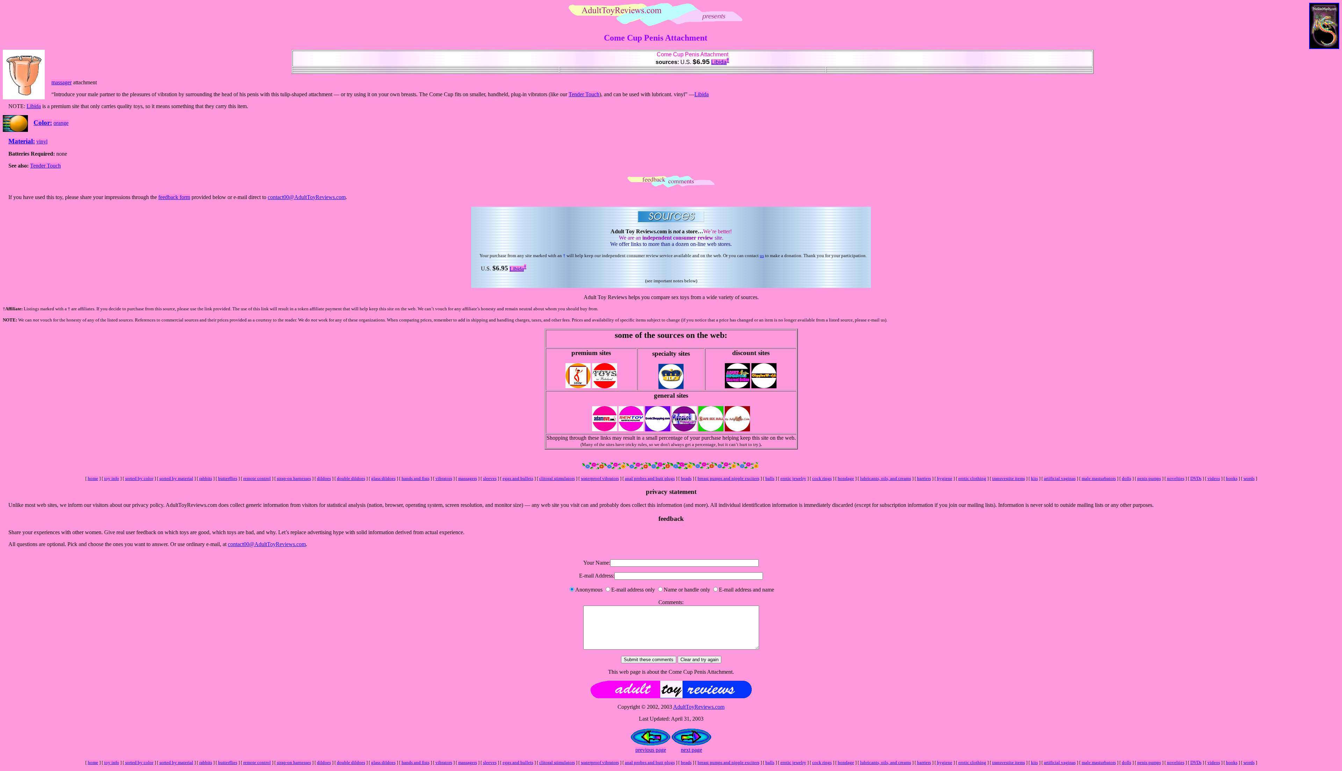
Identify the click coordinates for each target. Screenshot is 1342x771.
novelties (1175, 478)
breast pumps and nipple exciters (728, 478)
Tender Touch (584, 94)
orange (60, 123)
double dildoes (351, 478)
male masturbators (1099, 478)
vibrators (443, 478)
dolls (1126, 478)
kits (1034, 478)
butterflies (227, 478)
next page (691, 750)
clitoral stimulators (557, 478)
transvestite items (1008, 478)
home (93, 478)
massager (61, 82)
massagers (467, 478)
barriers (924, 478)
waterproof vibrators (600, 478)
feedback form (174, 197)
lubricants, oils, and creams (885, 478)
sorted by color (139, 478)
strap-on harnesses (294, 478)
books (1232, 478)
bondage (846, 478)
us (762, 255)
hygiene (944, 478)
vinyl (42, 141)
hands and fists (416, 478)
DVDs (1196, 478)
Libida (719, 62)
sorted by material (176, 478)
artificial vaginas (1060, 478)
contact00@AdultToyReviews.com (307, 197)
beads (686, 478)
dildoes (324, 478)
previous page (650, 750)
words (1249, 478)
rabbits (205, 478)
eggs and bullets (518, 478)
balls (769, 478)
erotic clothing (972, 478)
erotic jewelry (793, 478)
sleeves (490, 478)
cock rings (822, 478)
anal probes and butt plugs (650, 478)
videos (1213, 478)
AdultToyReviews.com (698, 707)
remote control (257, 478)
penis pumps (1149, 478)
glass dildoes (383, 478)
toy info (111, 478)
